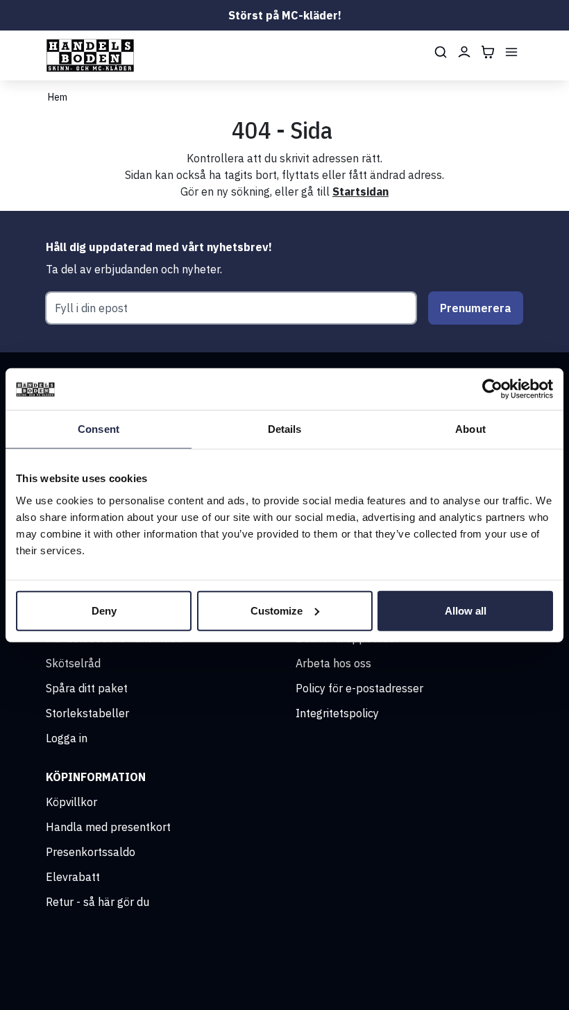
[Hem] (90, 55)
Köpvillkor (71, 802)
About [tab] (470, 429)
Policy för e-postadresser (359, 688)
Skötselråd (73, 663)
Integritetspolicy (337, 713)
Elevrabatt (73, 877)
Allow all (465, 610)
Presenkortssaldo (90, 852)
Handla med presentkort (108, 827)
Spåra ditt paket (87, 688)
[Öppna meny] (511, 52)
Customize (276, 610)
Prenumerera (475, 308)
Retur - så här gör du (97, 902)
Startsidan (360, 191)
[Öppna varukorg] (488, 52)
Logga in (66, 738)
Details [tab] (285, 429)
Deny (104, 610)
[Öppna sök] (440, 52)
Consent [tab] (98, 429)
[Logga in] (464, 52)
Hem (57, 97)
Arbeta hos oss (333, 663)
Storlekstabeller (87, 713)
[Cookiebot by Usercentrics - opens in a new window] (492, 389)
